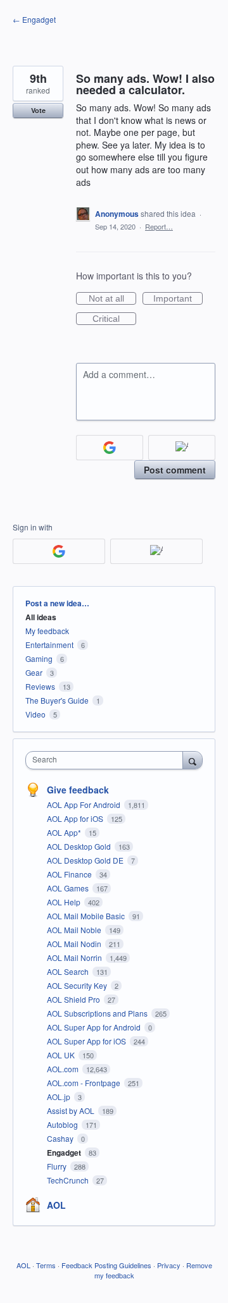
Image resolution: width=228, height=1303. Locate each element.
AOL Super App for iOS (87, 1041)
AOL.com (63, 1068)
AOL (56, 1205)
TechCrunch (69, 1180)
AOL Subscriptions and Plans (98, 1013)
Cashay (61, 1138)
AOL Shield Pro (74, 999)
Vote (38, 110)
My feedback (47, 630)
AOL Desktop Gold (80, 846)
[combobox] (107, 760)
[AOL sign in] (181, 447)
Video (35, 714)
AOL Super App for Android (94, 1027)
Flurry (57, 1166)
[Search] (192, 760)
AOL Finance (70, 874)
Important (178, 299)
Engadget (65, 1152)
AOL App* (65, 832)
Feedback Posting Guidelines (106, 1265)
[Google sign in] (109, 447)
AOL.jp (59, 1096)
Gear (33, 672)
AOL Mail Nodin (75, 943)
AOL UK (62, 1054)
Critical (114, 319)
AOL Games (69, 888)
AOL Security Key (78, 985)
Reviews (40, 686)
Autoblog (63, 1124)
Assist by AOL (71, 1110)
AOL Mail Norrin (75, 957)
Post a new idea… (57, 603)
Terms (46, 1265)
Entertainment (49, 644)
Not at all (112, 299)
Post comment (175, 469)
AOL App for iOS (76, 818)
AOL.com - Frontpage (84, 1082)
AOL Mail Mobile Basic (87, 915)
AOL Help (64, 901)
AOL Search (69, 971)
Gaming (39, 658)
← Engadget (34, 19)
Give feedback (78, 789)
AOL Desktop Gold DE (86, 860)
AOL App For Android (84, 804)
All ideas (40, 617)
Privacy (168, 1265)
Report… (159, 226)
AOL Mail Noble (75, 929)
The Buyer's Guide (57, 700)
